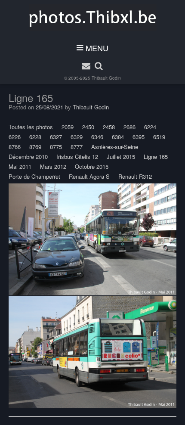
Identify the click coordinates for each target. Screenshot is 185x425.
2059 (68, 127)
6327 (56, 137)
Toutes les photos (31, 127)
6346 (97, 137)
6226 (15, 137)
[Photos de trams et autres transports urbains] (93, 17)
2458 (109, 127)
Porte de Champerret (34, 176)
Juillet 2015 (121, 156)
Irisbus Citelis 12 (77, 156)
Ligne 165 (156, 156)
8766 (15, 147)
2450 (88, 127)
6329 (77, 137)
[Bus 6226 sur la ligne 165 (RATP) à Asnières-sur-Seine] (92, 352)
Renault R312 (135, 176)
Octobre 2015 (91, 166)
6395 (139, 137)
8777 (77, 147)
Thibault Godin (106, 78)
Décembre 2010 (28, 156)
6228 (35, 137)
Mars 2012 (53, 166)
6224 (150, 127)
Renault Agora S (89, 176)
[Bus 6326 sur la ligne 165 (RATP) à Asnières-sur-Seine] (92, 239)
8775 (56, 147)
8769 (35, 147)
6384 (118, 137)
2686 (129, 127)
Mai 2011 (20, 166)
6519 (159, 137)
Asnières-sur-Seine (114, 147)
